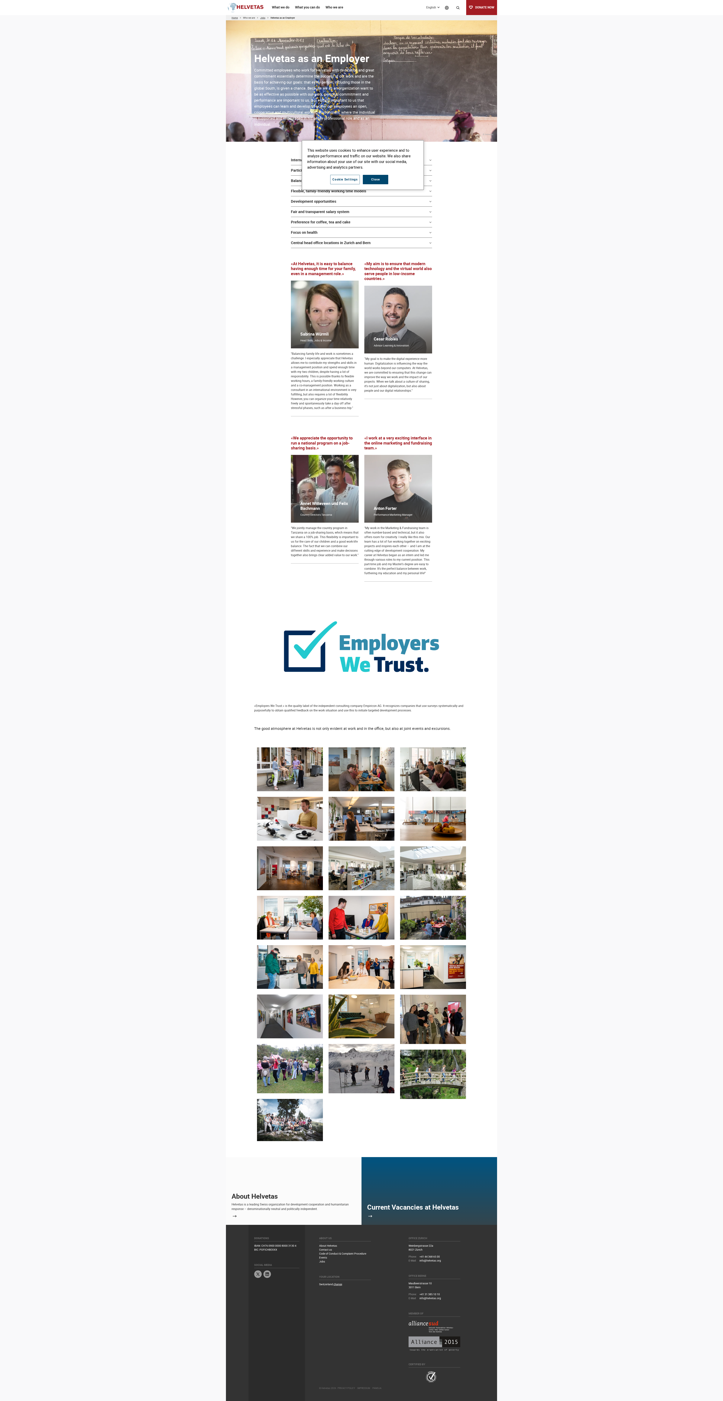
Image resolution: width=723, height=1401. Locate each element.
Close (375, 179)
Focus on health (304, 232)
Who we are (334, 7)
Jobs (322, 1261)
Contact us (325, 1249)
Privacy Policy (346, 1388)
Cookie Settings (345, 179)
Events (323, 1257)
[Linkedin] (267, 1274)
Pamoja (376, 1388)
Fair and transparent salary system (320, 211)
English (431, 7)
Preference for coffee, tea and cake (320, 222)
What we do (280, 7)
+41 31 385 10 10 (429, 1294)
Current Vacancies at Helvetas (413, 1206)
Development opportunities (313, 201)
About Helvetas (255, 1196)
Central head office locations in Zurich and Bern (331, 242)
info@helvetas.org (430, 1260)
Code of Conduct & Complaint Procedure (342, 1253)
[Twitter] (258, 1274)
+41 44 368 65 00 (429, 1256)
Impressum (363, 1388)
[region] (363, 165)
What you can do (307, 7)
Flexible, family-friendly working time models (328, 190)
